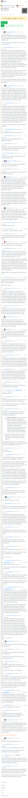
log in (9, 18)
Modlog (3, 785)
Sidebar (3, 22)
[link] (5, 14)
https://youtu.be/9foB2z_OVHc (9, 735)
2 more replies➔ (8, 638)
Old (21, 25)
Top (6, 25)
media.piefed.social (5, 10)
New (18, 25)
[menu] (26, 1)
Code (2, 793)
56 (2, 14)
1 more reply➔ (8, 557)
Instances (3, 787)
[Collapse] (2, 32)
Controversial (12, 25)
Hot (2, 25)
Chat (3, 28)
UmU (4, 1)
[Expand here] (24, 10)
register (15, 18)
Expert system (22, 549)
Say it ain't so (5, 9)
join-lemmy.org (4, 795)
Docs (2, 790)
